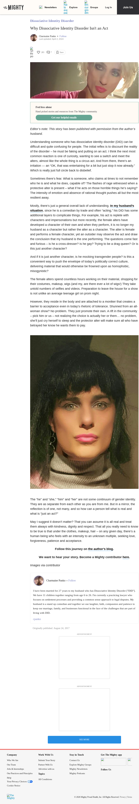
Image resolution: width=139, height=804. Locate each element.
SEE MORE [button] (84, 739)
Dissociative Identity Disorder (52, 21)
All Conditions (45, 779)
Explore (73, 7)
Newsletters (51, 7)
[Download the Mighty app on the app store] (113, 762)
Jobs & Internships (15, 769)
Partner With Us (45, 764)
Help (9, 777)
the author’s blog (100, 549)
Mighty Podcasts (77, 773)
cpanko (37, 619)
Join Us (128, 7)
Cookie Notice (13, 785)
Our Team (11, 764)
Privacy (123, 797)
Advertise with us (46, 769)
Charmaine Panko (48, 36)
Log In (108, 7)
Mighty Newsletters (78, 769)
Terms (129, 797)
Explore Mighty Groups (80, 764)
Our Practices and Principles (20, 773)
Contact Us (75, 760)
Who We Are (12, 760)
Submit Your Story (46, 760)
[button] (62, 36)
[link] (13, 7)
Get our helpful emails (64, 117)
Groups (94, 7)
